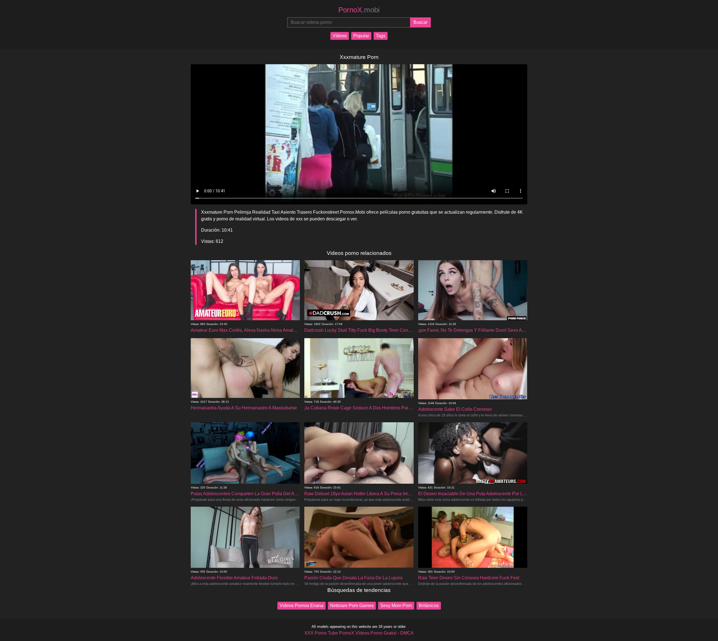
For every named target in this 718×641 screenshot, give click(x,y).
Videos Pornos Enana (301, 605)
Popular (361, 35)
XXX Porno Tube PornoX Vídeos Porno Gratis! (350, 633)
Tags (380, 35)
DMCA (407, 633)
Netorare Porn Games (352, 605)
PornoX (359, 10)
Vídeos (340, 35)
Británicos (429, 605)
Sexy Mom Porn (396, 605)
